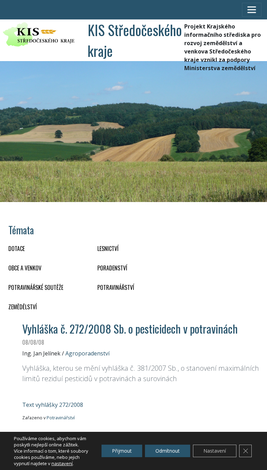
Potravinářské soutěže (35, 287)
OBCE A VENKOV (24, 268)
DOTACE (16, 248)
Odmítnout (167, 450)
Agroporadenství (87, 353)
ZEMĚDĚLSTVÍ (22, 307)
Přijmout (122, 450)
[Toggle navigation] (251, 10)
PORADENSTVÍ (112, 268)
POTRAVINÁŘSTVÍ (115, 287)
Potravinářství (61, 417)
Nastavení (214, 450)
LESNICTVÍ (108, 248)
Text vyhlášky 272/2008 (52, 405)
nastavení (62, 463)
